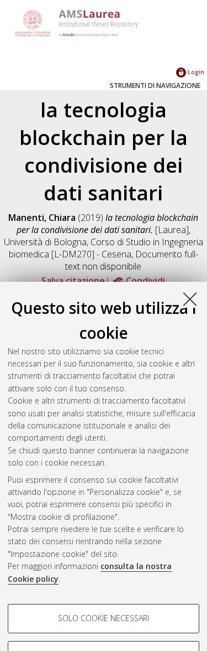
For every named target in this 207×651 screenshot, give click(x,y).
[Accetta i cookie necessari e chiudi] (190, 299)
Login (195, 72)
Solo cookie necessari (103, 618)
